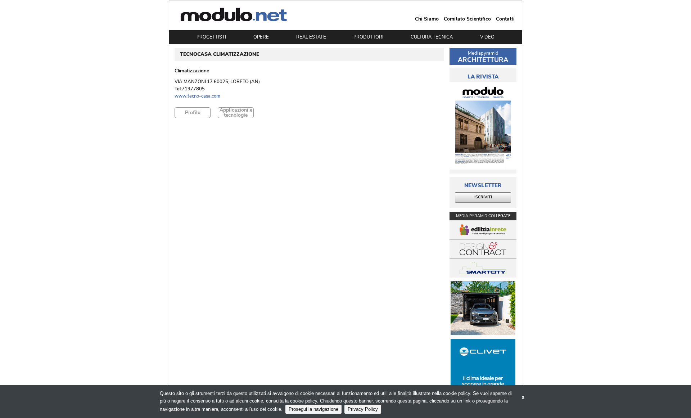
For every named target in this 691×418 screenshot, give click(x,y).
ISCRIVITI (483, 197)
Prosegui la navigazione (313, 409)
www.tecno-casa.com (197, 96)
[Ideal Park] (483, 308)
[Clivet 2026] (483, 366)
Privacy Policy (363, 409)
